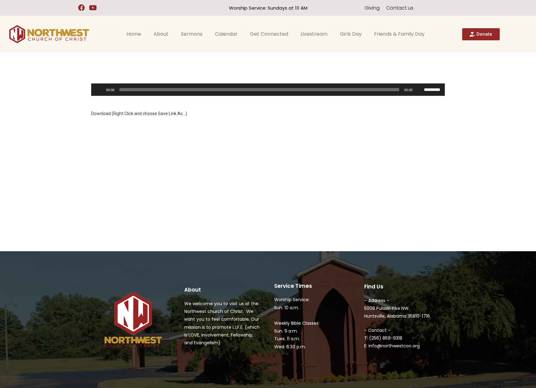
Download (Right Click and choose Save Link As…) (139, 113)
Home (134, 34)
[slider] (433, 89)
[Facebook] (82, 8)
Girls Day (351, 34)
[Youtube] (93, 8)
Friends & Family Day (399, 34)
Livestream (314, 34)
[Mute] (419, 90)
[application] (268, 89)
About (161, 34)
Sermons (192, 34)
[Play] (99, 90)
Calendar (226, 34)
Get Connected (269, 34)
